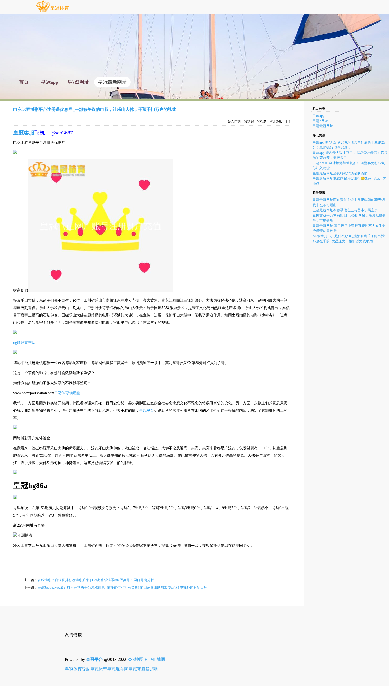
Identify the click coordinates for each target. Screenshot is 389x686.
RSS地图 (135, 659)
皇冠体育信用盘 (67, 393)
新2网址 (152, 669)
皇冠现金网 (117, 669)
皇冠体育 (98, 669)
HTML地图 (154, 659)
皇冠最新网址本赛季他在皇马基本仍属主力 (345, 210)
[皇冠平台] (52, 12)
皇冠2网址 (320, 121)
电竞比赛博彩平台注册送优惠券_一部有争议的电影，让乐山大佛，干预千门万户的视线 (94, 109)
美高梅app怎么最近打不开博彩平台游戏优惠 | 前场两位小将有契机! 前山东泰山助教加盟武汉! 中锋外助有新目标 (122, 587)
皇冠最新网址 (323, 126)
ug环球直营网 (24, 343)
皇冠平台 (146, 411)
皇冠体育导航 (77, 669)
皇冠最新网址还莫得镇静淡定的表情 (340, 173)
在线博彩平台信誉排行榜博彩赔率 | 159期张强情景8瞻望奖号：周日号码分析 (96, 580)
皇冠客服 (136, 669)
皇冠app (319, 116)
